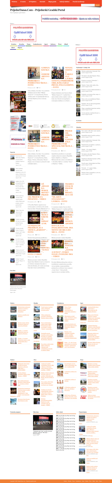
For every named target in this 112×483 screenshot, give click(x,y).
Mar (64, 415)
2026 (57, 415)
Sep (57, 419)
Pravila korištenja (78, 2)
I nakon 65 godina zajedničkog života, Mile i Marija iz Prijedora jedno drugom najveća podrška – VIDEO (47, 367)
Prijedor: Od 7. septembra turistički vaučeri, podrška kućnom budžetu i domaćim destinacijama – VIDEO (67, 335)
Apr (66, 415)
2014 (57, 448)
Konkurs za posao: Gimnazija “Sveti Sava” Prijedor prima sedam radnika (94, 382)
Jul (72, 415)
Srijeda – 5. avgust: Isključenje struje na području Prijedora (23, 332)
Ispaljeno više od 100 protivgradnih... (91, 103)
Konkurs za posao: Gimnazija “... (90, 80)
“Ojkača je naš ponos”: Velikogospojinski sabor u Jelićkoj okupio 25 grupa (21, 251)
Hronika (21, 44)
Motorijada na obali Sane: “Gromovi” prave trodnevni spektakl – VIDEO (71, 318)
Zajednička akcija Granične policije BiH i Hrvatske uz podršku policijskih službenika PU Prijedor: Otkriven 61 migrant (43, 337)
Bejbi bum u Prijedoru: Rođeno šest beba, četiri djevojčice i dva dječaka (71, 396)
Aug (74, 415)
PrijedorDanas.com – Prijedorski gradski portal (37, 10)
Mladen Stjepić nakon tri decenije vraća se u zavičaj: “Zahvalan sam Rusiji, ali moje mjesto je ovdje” (47, 376)
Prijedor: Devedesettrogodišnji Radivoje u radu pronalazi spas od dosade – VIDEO (46, 402)
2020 (57, 432)
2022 (57, 426)
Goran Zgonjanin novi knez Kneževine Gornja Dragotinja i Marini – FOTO (71, 326)
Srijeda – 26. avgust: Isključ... (89, 149)
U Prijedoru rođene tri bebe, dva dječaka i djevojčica (70, 388)
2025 (57, 418)
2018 (57, 437)
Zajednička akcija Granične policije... (91, 135)
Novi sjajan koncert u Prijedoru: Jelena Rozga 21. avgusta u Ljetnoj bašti (24, 383)
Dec (63, 419)
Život (59, 44)
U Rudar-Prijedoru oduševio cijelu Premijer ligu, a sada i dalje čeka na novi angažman (94, 328)
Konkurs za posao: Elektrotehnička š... (91, 89)
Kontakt (42, 2)
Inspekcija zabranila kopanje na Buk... (91, 158)
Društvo (13, 44)
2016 (57, 443)
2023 (57, 424)
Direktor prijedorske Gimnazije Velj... (91, 71)
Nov (61, 419)
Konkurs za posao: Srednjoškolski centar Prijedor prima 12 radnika (93, 389)
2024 (57, 421)
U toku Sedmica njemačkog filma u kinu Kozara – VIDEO (24, 374)
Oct (59, 419)
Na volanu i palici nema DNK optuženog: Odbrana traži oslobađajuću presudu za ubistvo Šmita (47, 347)
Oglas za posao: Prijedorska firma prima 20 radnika (94, 396)
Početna (14, 2)
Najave (20, 47)
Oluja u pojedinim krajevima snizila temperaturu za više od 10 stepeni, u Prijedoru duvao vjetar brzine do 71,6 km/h (21, 172)
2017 (57, 440)
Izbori (13, 47)
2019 (57, 435)
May (68, 415)
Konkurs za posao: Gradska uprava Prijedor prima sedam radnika (94, 365)
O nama (23, 2)
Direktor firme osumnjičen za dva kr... (91, 172)
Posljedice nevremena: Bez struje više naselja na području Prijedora (20, 221)
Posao (28, 44)
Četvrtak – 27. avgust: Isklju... (89, 168)
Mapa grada (52, 2)
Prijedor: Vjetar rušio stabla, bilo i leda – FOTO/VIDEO (20, 212)
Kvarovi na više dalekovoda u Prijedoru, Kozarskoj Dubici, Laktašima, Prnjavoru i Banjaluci (20, 159)
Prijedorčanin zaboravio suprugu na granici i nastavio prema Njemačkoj (24, 309)
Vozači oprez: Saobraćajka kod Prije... (91, 163)
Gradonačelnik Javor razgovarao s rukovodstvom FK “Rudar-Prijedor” (93, 309)
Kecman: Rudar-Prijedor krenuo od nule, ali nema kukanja (94, 344)
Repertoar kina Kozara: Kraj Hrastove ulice (24, 399)
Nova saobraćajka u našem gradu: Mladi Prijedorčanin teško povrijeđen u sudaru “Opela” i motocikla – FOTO (43, 326)
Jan (60, 415)
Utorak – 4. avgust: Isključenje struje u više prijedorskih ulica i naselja (24, 341)
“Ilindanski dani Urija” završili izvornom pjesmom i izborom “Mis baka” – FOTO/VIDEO (18, 288)
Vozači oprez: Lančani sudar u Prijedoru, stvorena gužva (47, 308)
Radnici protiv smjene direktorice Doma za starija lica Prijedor (23, 324)
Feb (62, 415)
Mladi (66, 44)
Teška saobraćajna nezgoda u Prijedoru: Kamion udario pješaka (47, 316)
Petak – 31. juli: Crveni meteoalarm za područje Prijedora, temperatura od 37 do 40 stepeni (71, 345)
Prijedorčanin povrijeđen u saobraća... (91, 144)
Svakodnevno (37, 44)
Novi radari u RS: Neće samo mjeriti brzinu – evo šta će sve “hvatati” (47, 383)
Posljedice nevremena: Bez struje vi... (91, 94)
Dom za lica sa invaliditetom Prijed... (91, 99)
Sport (46, 44)
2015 (57, 446)
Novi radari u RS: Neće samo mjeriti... (91, 130)
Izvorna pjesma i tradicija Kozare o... (91, 113)
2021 (57, 429)
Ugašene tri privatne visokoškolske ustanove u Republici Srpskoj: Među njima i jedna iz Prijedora (47, 393)
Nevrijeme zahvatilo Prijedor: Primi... (91, 75)
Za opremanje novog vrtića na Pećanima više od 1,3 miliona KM (71, 365)
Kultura (53, 44)
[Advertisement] (50, 106)
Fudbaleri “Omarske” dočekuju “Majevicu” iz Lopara (20, 260)
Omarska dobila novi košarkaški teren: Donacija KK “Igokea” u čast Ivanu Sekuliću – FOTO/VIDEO (94, 336)
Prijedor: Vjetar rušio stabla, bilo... (90, 85)
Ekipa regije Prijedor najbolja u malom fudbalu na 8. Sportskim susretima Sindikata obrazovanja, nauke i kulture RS (90, 318)
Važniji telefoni (64, 2)
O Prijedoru (32, 2)
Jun (70, 415)
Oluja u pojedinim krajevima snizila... (91, 108)
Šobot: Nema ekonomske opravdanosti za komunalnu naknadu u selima (70, 310)
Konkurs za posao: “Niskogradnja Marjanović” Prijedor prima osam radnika (93, 374)
